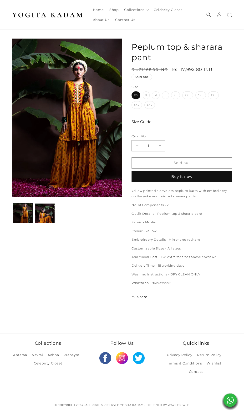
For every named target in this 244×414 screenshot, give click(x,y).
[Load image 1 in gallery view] (23, 213)
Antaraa (20, 355)
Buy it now (182, 176)
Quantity (139, 136)
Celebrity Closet (48, 363)
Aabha (53, 355)
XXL (189, 96)
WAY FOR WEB (178, 405)
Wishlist (214, 363)
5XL (138, 106)
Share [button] (142, 297)
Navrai (37, 355)
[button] (136, 10)
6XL (151, 106)
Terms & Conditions (184, 363)
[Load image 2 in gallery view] (45, 213)
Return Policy (209, 355)
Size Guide (142, 122)
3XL (202, 96)
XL (177, 96)
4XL (215, 96)
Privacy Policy (179, 355)
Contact (196, 371)
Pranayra (71, 355)
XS (137, 96)
